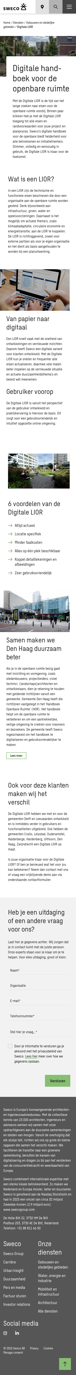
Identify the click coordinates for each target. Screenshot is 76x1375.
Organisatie (18, 985)
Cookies (48, 1348)
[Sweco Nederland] (15, 6)
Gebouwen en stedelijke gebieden (53, 1264)
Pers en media (14, 1287)
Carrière (9, 1262)
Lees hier (31, 1056)
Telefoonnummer (22, 1016)
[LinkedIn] (18, 1333)
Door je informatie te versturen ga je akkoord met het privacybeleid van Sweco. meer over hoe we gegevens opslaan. (39, 1053)
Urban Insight (13, 1270)
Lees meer (16, 755)
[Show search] (55, 7)
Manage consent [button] (13, 1352)
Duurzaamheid (14, 1279)
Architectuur (47, 1302)
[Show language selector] (42, 7)
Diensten (18, 22)
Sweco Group (13, 1253)
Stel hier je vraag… (23, 1032)
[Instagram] (6, 1333)
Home (6, 22)
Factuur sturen (14, 1296)
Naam (14, 970)
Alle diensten (48, 1311)
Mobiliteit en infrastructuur (48, 1291)
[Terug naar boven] (65, 1364)
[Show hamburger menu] (69, 7)
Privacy (34, 1348)
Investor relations (16, 1304)
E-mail (15, 1001)
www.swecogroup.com (19, 1209)
